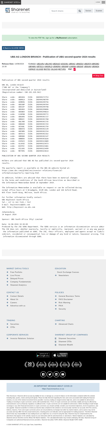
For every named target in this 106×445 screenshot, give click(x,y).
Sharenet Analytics (18, 285)
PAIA (61, 306)
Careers (13, 303)
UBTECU (40, 66)
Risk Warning (64, 303)
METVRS (62, 69)
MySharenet (61, 38)
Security (62, 309)
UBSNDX (95, 66)
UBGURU (40, 64)
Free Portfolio (16, 272)
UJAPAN (72, 66)
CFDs (12, 327)
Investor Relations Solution (22, 338)
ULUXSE (39, 69)
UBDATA (87, 64)
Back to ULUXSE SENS (14, 48)
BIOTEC (47, 69)
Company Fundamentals (20, 282)
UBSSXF (80, 66)
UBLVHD (48, 64)
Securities (14, 324)
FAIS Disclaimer (66, 299)
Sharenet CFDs (65, 342)
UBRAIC (72, 64)
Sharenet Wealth (66, 345)
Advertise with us (17, 306)
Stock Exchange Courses (68, 272)
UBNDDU (80, 64)
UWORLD (48, 66)
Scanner (99, 11)
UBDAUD (56, 64)
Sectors (88, 11)
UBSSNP (65, 66)
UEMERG (57, 66)
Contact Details (17, 296)
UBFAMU (32, 66)
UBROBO (95, 64)
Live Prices (15, 275)
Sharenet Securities (67, 338)
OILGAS (54, 69)
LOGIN (98, 2)
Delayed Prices (17, 278)
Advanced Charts (66, 324)
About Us (14, 299)
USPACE (32, 69)
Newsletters (64, 275)
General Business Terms (69, 296)
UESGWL (64, 64)
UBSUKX (87, 66)
